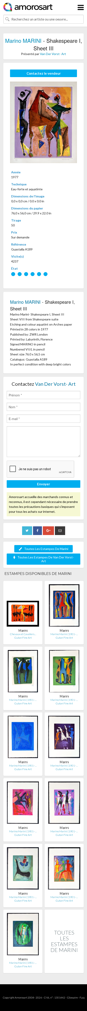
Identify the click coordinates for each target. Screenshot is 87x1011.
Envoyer (43, 484)
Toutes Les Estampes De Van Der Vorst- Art (45, 559)
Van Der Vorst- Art (53, 54)
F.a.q (82, 997)
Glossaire (72, 997)
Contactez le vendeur (44, 73)
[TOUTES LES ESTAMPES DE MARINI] (64, 968)
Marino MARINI (23, 40)
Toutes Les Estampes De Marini (46, 549)
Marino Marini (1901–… (64, 634)
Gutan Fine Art (23, 637)
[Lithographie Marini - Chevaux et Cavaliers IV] (23, 606)
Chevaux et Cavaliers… (23, 634)
